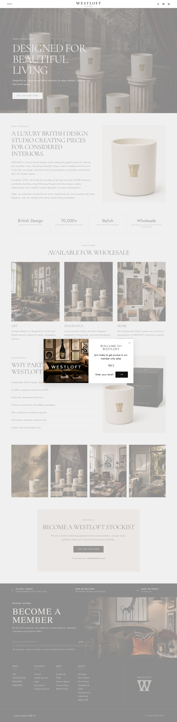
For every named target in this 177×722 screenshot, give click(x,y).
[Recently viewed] (163, 4)
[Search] (158, 4)
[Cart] (168, 4)
